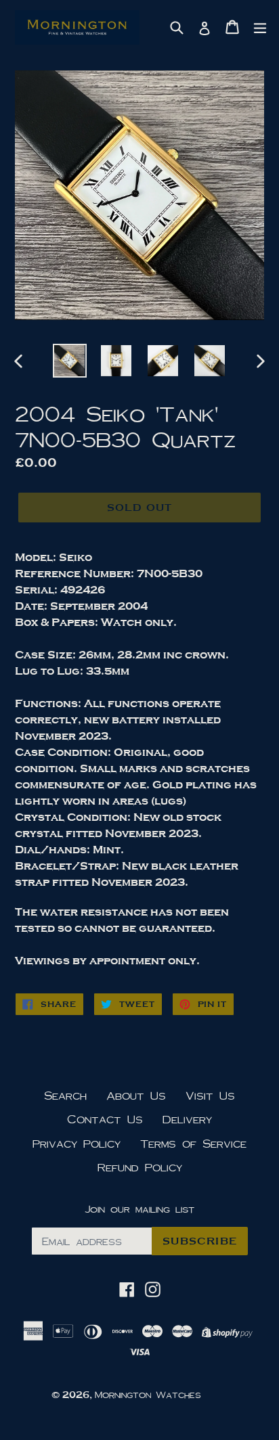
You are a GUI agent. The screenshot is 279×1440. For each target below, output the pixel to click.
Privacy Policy (77, 1143)
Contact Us (105, 1119)
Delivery (187, 1119)
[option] (69, 360)
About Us (136, 1095)
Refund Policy (140, 1167)
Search (65, 1095)
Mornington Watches (148, 1394)
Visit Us (210, 1095)
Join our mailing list (139, 1209)
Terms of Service (193, 1143)
